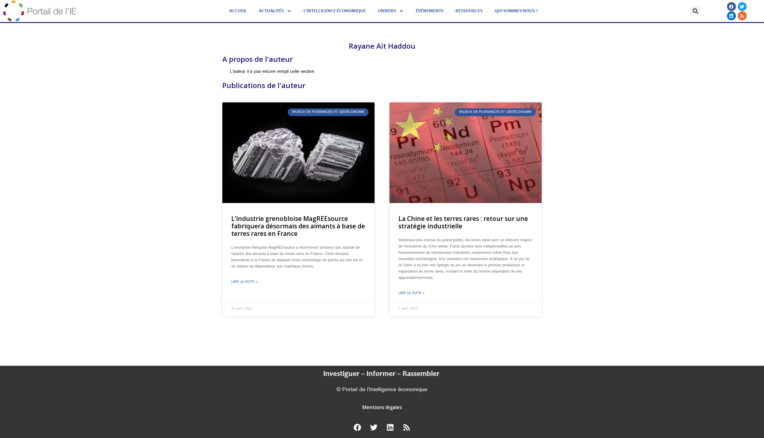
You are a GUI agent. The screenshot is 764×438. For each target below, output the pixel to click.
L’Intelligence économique (335, 11)
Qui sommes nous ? (516, 11)
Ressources (469, 11)
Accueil (238, 11)
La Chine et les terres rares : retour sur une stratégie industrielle (463, 222)
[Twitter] (741, 6)
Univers (387, 11)
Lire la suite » (244, 282)
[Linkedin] (731, 15)
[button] (695, 11)
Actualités (271, 11)
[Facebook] (731, 6)
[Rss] (741, 15)
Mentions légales (382, 407)
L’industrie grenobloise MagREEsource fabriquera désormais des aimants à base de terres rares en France (298, 226)
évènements (429, 11)
